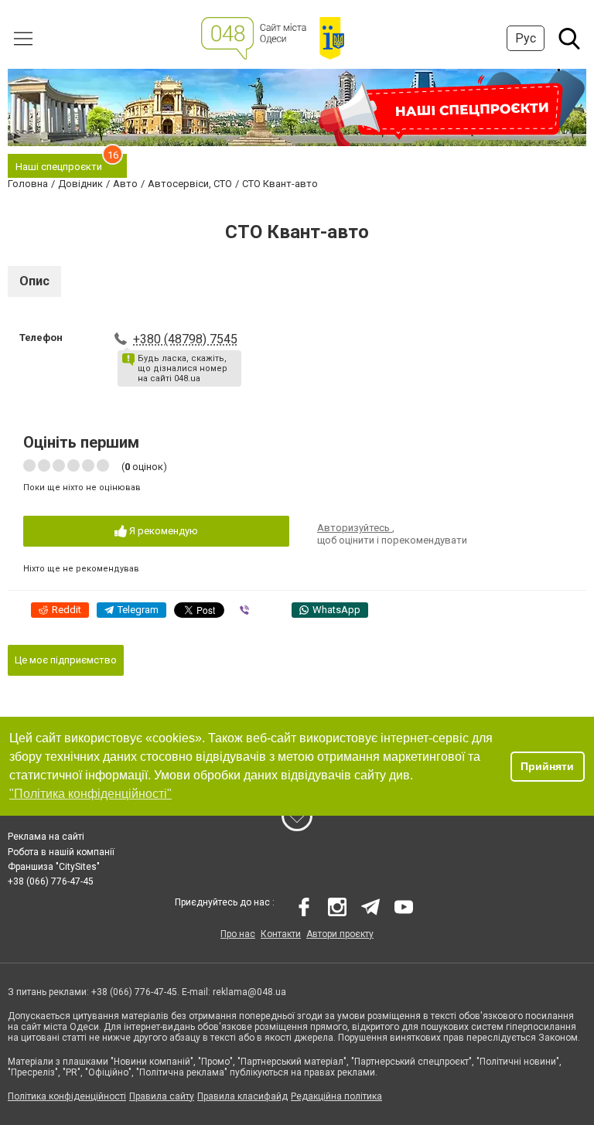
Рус (525, 38)
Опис (34, 281)
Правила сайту (161, 1096)
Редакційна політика (336, 1096)
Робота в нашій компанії (61, 852)
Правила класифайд (242, 1096)
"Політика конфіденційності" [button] (90, 793)
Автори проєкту (340, 934)
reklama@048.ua (249, 992)
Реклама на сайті (46, 836)
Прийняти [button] (547, 766)
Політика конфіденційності (67, 1096)
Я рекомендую (162, 531)
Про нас (237, 934)
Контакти (281, 934)
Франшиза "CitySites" (54, 866)
